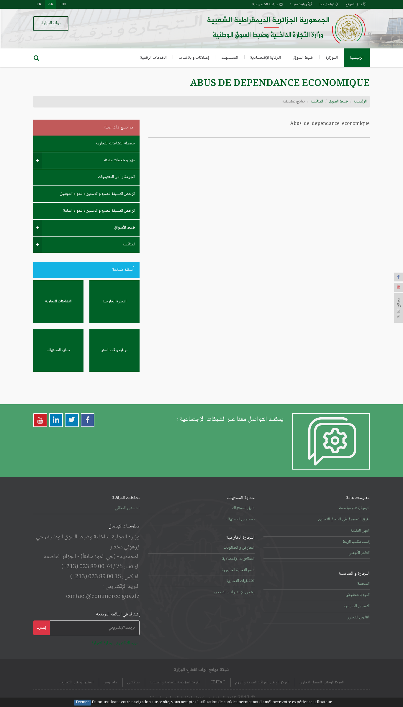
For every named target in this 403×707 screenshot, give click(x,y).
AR (50, 4)
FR (38, 4)
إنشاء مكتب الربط (356, 541)
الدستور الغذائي (127, 508)
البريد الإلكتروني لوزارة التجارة (115, 643)
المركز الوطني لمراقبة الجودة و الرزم (262, 682)
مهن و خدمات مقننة (119, 160)
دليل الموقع (354, 4)
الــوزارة (331, 58)
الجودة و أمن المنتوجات (116, 177)
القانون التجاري (358, 617)
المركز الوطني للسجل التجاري (321, 682)
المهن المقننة (360, 530)
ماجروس (110, 682)
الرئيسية (356, 58)
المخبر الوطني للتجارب (77, 682)
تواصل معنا (327, 4)
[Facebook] (398, 277)
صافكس (133, 682)
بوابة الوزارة (50, 23)
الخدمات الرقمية (153, 58)
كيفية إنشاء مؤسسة (354, 508)
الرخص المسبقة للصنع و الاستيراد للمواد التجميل (97, 194)
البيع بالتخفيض (357, 595)
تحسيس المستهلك (240, 519)
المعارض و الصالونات (239, 547)
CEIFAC (217, 682)
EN (63, 4)
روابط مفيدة (299, 4)
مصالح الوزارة (398, 308)
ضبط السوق (303, 58)
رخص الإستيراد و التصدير (234, 592)
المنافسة (317, 101)
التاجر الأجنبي (359, 553)
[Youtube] (398, 287)
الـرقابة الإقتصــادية (265, 58)
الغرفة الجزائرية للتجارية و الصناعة (175, 682)
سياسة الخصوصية (265, 4)
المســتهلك (229, 58)
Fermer (82, 703)
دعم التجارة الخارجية (238, 570)
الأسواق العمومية (357, 606)
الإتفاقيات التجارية (241, 581)
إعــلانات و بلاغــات (194, 58)
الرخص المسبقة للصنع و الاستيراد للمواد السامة (99, 210)
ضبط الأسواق (124, 227)
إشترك (41, 627)
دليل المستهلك (243, 508)
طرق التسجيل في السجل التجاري (344, 519)
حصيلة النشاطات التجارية (115, 143)
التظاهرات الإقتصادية (238, 559)
